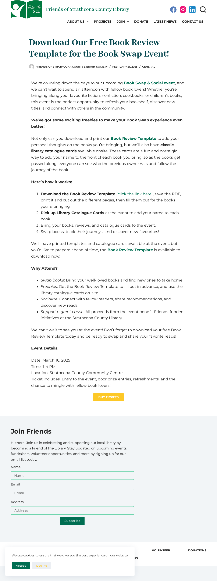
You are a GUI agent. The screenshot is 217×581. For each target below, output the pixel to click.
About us (76, 21)
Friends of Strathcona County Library (87, 9)
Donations (197, 550)
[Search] (203, 9)
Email (15, 484)
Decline (41, 565)
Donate (141, 21)
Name (16, 467)
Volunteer (161, 550)
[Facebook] (173, 9)
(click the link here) (134, 194)
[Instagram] (183, 9)
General (148, 66)
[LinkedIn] (192, 9)
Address (17, 502)
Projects (102, 21)
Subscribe (72, 521)
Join (121, 21)
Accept (21, 565)
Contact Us (192, 21)
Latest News (165, 21)
